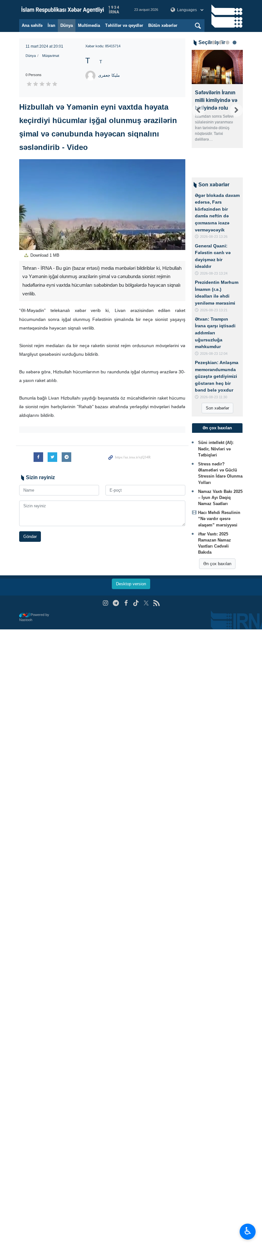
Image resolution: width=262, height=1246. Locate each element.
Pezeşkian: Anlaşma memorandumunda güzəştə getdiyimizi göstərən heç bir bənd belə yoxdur (216, 376)
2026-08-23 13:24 (213, 273)
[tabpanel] (217, 110)
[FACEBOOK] (126, 603)
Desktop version (131, 583)
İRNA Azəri (70, 9)
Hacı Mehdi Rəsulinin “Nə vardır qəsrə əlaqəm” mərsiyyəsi (219, 518)
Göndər (30, 536)
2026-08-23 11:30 (213, 397)
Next (236, 110)
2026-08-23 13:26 (213, 236)
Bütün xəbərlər (162, 25)
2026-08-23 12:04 (213, 353)
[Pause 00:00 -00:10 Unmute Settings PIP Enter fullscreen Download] (102, 204)
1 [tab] (213, 42)
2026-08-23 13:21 (213, 310)
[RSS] (156, 603)
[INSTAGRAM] (105, 603)
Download (44, 255)
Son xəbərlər (217, 408)
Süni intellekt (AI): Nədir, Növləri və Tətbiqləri (216, 448)
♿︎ (247, 1231)
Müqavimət (50, 56)
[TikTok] (136, 603)
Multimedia (89, 25)
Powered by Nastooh (34, 617)
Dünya (66, 25)
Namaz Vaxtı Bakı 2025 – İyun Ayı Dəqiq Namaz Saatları (220, 497)
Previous (198, 110)
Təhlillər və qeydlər (124, 25)
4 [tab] (234, 42)
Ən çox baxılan (217, 563)
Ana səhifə (32, 25)
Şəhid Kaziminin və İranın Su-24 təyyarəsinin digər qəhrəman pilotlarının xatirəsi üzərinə (217, 112)
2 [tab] (220, 42)
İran (51, 25)
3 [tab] (227, 42)
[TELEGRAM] (116, 603)
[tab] (217, 428)
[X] (146, 603)
